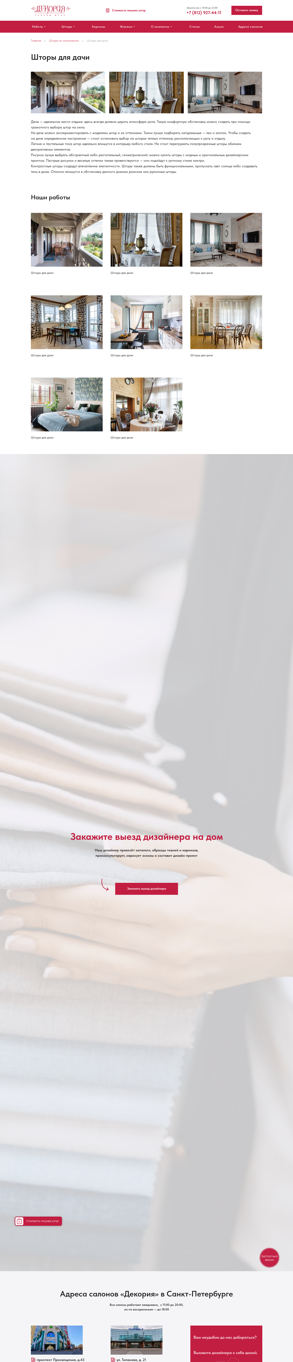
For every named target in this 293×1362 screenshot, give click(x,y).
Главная (36, 40)
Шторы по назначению (64, 40)
